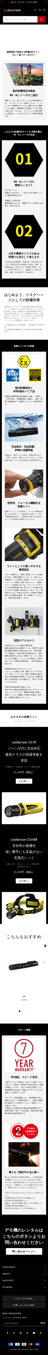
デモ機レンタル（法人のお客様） (24, 1305)
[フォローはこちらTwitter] (14, 1333)
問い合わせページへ (24, 1251)
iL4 (24, 996)
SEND (43, 1323)
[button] (19, 1011)
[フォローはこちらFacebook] (7, 1333)
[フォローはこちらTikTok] (40, 1333)
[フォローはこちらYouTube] (34, 1333)
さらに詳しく (24, 781)
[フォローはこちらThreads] (27, 1333)
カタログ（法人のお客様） (24, 1298)
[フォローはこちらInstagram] (20, 1333)
